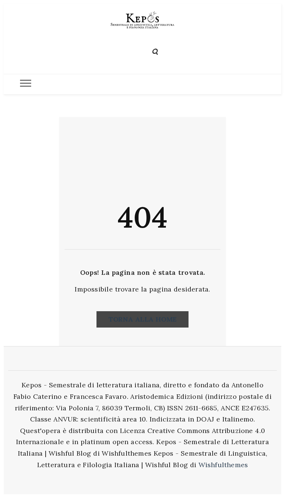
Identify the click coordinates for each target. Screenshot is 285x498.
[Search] (155, 50)
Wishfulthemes (223, 464)
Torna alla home (142, 319)
